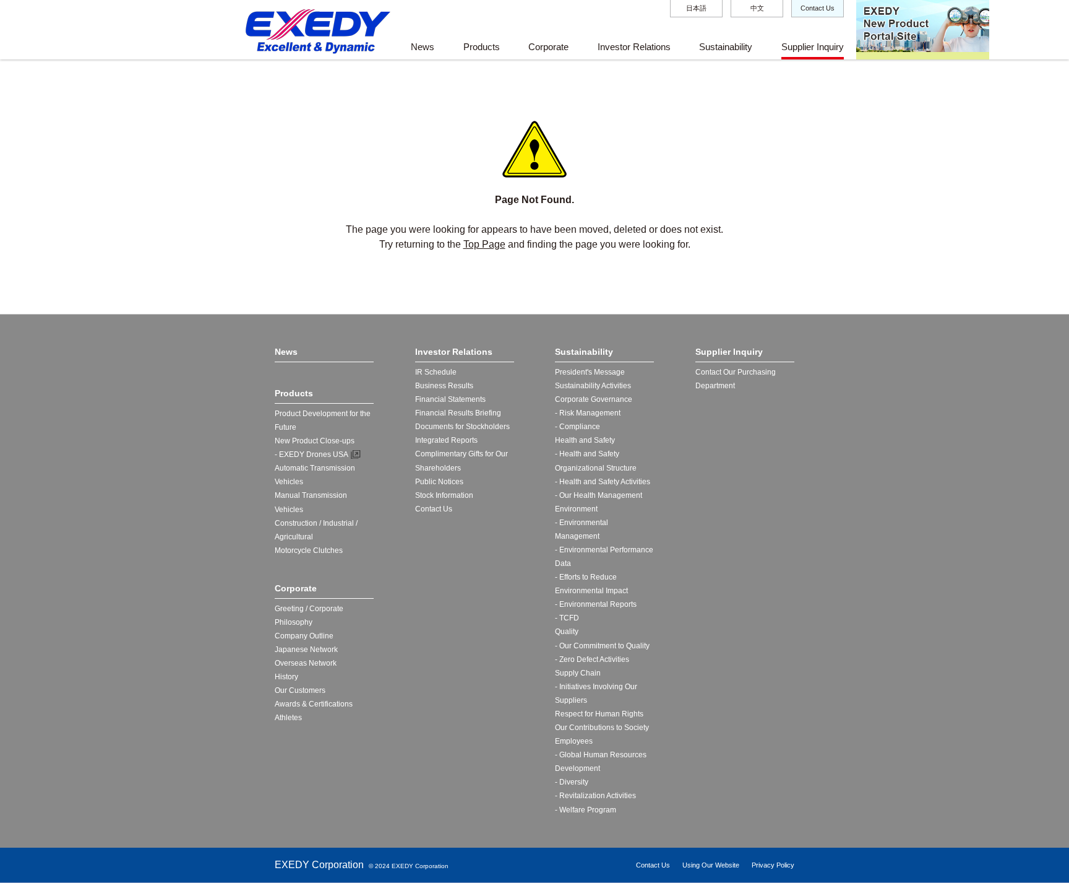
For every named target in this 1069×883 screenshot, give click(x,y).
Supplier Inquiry (812, 46)
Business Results (444, 385)
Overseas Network (306, 663)
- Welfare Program (585, 810)
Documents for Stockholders (462, 426)
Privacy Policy (773, 865)
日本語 (696, 8)
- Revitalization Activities (595, 795)
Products (481, 46)
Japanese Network (306, 649)
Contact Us (818, 8)
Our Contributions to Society (602, 727)
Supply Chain (578, 673)
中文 (757, 8)
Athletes (288, 717)
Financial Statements (450, 399)
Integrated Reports (446, 440)
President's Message (590, 372)
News (422, 46)
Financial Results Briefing (458, 413)
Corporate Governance (593, 399)
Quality (566, 631)
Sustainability (725, 46)
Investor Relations (634, 46)
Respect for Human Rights (599, 714)
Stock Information (444, 495)
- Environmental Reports (596, 604)
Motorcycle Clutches (309, 550)
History (286, 676)
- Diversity (571, 782)
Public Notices (439, 481)
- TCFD (567, 618)
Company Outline (304, 636)
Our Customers (300, 690)
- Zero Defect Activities (592, 659)
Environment (576, 509)
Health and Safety (585, 440)
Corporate (548, 46)
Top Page (484, 244)
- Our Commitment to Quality (602, 646)
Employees (574, 741)
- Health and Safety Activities (602, 481)
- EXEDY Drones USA (311, 454)
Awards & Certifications (314, 704)
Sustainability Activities (593, 385)
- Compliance (577, 426)
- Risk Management (587, 413)
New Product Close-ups (314, 441)
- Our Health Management (598, 495)
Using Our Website (710, 865)
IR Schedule (436, 372)
